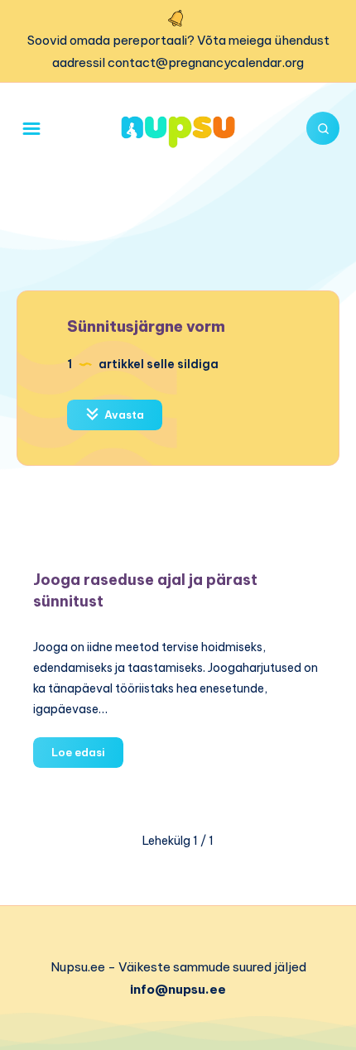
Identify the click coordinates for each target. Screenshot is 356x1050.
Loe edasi (87, 756)
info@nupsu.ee (178, 989)
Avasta (123, 414)
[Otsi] (322, 128)
